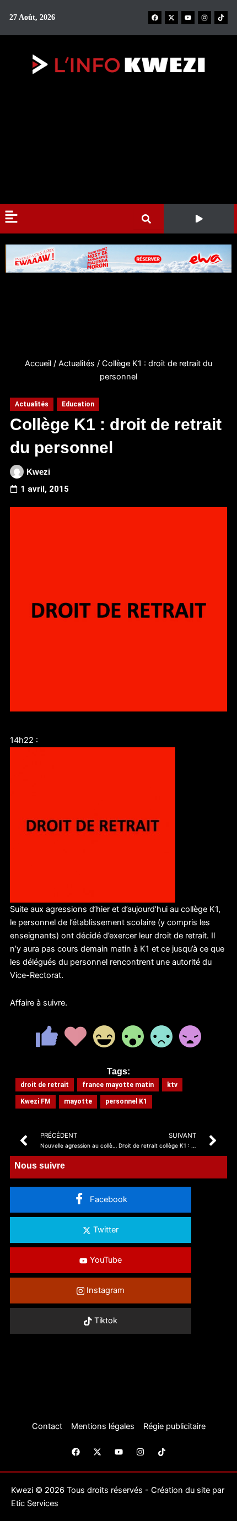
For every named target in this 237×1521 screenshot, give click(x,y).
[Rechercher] (148, 219)
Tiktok (104, 1321)
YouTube (105, 1260)
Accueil (38, 363)
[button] (199, 218)
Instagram (104, 1290)
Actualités (76, 363)
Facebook (107, 1199)
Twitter (104, 1230)
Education (78, 404)
